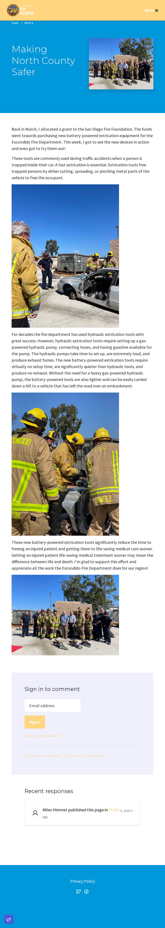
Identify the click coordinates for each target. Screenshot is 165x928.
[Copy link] (8, 859)
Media (28, 23)
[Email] (8, 872)
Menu (149, 10)
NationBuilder (91, 909)
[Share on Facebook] (8, 896)
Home (15, 23)
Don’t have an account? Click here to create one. (65, 755)
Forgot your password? (42, 736)
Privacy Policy (82, 881)
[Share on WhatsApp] (8, 908)
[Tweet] (8, 884)
